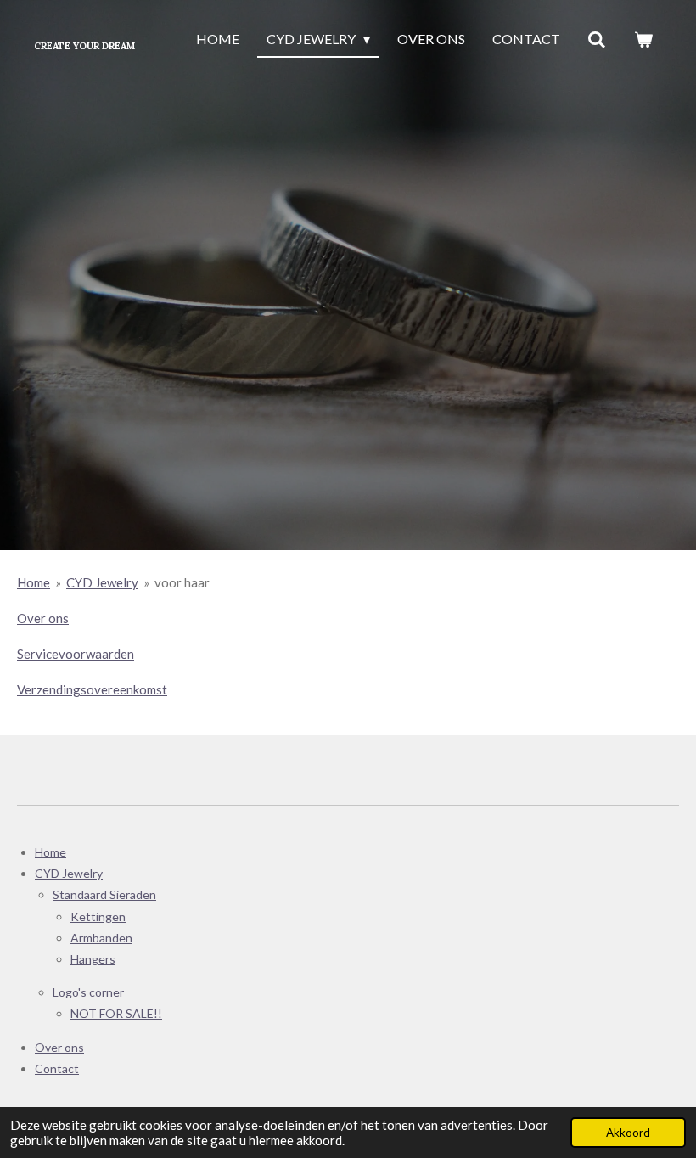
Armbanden (101, 937)
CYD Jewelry (102, 582)
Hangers (92, 959)
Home (33, 582)
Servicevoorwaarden (75, 653)
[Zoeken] (596, 40)
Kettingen (98, 916)
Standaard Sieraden (104, 894)
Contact (57, 1068)
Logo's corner (88, 992)
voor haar (182, 582)
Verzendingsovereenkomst (92, 689)
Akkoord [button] (628, 1132)
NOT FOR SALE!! (116, 1013)
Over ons (43, 618)
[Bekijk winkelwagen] (643, 40)
